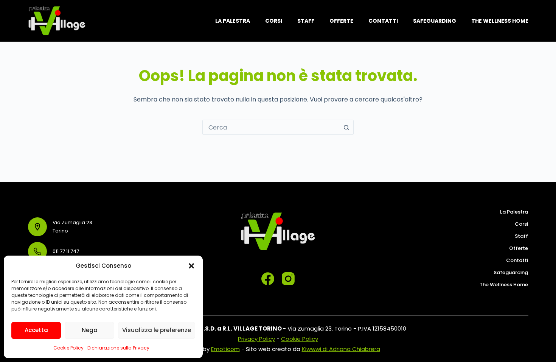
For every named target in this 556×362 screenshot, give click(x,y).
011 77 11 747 (66, 251)
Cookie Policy (68, 348)
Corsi (273, 21)
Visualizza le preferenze (156, 330)
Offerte (341, 21)
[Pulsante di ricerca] (346, 127)
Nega (90, 330)
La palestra (232, 21)
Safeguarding (434, 21)
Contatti (383, 21)
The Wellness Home (499, 21)
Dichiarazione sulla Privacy (118, 348)
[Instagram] (288, 278)
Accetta (36, 330)
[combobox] (271, 127)
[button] (191, 266)
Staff (305, 21)
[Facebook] (267, 278)
